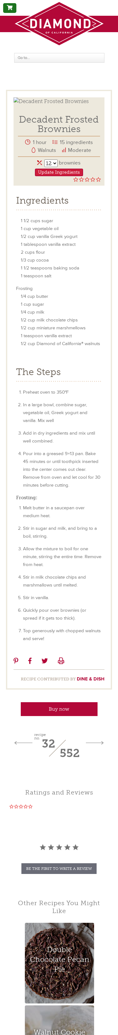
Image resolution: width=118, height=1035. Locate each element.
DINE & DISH (90, 679)
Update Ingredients (59, 172)
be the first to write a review (59, 868)
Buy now (59, 709)
